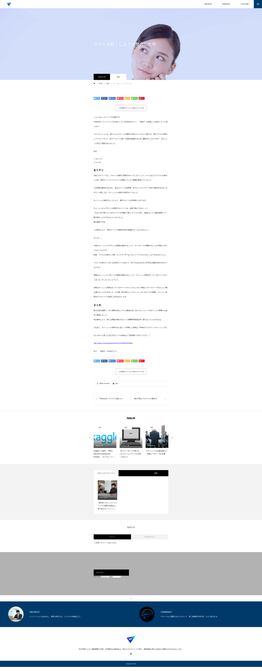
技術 (118, 77)
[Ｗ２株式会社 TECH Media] (9, 4)
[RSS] (131, 654)
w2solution (107, 383)
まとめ (98, 162)
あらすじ (99, 159)
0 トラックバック (150, 537)
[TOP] (131, 598)
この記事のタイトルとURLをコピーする (131, 108)
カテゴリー (97, 577)
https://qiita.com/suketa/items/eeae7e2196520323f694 (113, 343)
